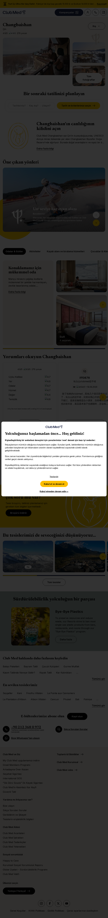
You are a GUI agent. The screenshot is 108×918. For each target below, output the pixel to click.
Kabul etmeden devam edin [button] (54, 491)
